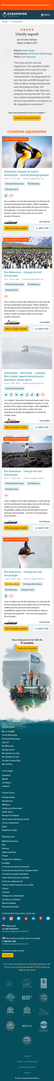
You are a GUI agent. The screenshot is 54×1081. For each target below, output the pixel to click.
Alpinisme (6, 805)
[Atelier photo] (6, 195)
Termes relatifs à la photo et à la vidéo (17, 885)
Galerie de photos (9, 852)
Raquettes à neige (9, 830)
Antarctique (28, 50)
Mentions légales (9, 903)
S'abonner (7, 955)
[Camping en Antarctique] (6, 395)
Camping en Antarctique (12, 808)
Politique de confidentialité (13, 896)
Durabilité (6, 863)
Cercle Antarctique (9, 735)
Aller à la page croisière (16, 228)
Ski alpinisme (7, 801)
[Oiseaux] (6, 596)
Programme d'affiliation (11, 859)
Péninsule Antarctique (40, 53)
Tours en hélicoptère (10, 823)
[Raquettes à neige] (27, 395)
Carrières (6, 892)
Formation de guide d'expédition (15, 874)
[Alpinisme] (22, 395)
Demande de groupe (10, 907)
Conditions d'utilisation (11, 899)
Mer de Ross (7, 764)
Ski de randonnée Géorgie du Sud (15, 819)
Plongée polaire (8, 797)
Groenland (6, 775)
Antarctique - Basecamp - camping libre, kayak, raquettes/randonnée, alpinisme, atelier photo (24, 376)
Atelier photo (7, 812)
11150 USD (42, 228)
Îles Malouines (34, 184)
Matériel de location (10, 841)
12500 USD (42, 328)
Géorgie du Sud (11, 189)
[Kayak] (16, 395)
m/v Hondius (45, 322)
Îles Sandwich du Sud (10, 753)
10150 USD (42, 427)
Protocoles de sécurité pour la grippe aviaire (20, 870)
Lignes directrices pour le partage (15, 878)
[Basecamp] (37, 395)
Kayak (4, 826)
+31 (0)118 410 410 (10, 929)
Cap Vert (5, 742)
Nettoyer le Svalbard (10, 815)
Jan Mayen (6, 783)
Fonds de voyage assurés (12, 881)
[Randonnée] (11, 395)
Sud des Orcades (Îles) (11, 761)
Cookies (27, 1073)
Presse (5, 856)
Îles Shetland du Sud (10, 757)
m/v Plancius (29, 56)
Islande (5, 779)
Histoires (5, 848)
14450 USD (42, 528)
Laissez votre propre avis (27, 118)
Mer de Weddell (8, 731)
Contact (5, 888)
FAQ (3, 845)
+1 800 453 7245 (9, 941)
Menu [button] (47, 14)
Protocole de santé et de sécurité (15, 867)
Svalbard (5, 786)
